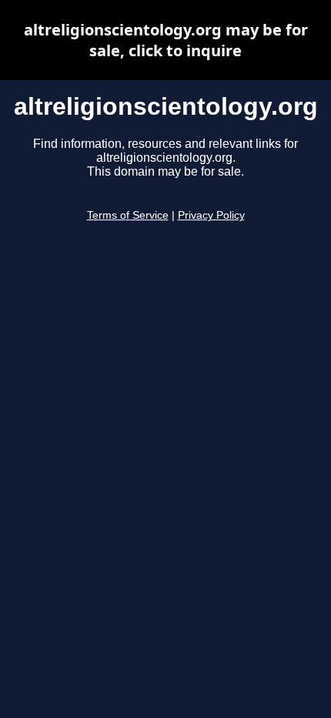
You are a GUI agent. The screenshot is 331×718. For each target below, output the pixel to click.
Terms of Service (128, 215)
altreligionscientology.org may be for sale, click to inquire (166, 40)
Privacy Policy (211, 215)
